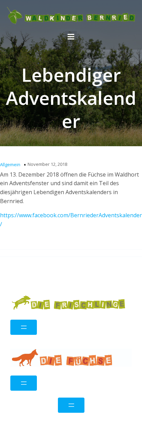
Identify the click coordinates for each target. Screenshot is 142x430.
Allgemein (10, 164)
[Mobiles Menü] (71, 37)
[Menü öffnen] (23, 327)
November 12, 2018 (47, 164)
